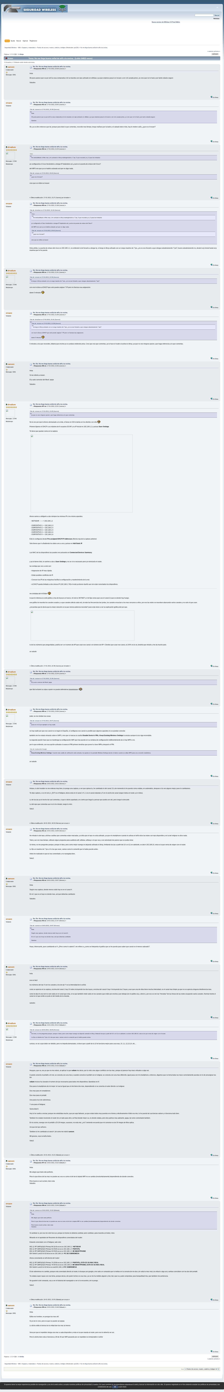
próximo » (217, 51)
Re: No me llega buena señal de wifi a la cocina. (50, 147)
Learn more (122, 1387)
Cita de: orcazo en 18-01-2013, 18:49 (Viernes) (44, 1030)
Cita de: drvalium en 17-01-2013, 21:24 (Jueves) (45, 210)
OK (115, 1387)
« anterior (210, 51)
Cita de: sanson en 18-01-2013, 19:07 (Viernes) (45, 925)
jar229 (76, 47)
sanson (11, 67)
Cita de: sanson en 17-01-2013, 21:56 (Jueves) (44, 678)
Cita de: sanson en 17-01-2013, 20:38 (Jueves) (44, 109)
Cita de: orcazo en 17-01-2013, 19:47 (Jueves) (44, 720)
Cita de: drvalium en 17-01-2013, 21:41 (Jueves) (45, 319)
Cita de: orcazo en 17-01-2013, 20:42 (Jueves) (44, 173)
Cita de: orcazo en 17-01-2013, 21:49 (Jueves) (44, 411)
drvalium (12, 147)
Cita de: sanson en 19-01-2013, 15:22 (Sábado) (44, 1210)
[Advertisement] (112, 34)
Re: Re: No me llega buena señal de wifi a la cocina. (52, 66)
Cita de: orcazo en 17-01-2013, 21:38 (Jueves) (44, 277)
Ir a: (182, 1369)
